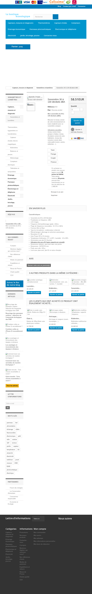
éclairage (10, 429)
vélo (8, 439)
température (11, 449)
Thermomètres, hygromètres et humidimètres (13, 130)
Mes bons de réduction (42, 544)
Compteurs (75, 23)
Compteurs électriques (12, 163)
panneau (10, 423)
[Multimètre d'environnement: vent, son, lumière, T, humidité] (59, 282)
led (16, 423)
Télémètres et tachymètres (13, 170)
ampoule (10, 453)
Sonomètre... (76, 288)
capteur (16, 446)
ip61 (19, 436)
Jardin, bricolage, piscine (29, 35)
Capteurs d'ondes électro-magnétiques (13, 141)
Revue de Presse (16, 268)
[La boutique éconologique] (18, 15)
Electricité (12, 35)
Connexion (81, 6)
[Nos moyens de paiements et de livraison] (46, 2)
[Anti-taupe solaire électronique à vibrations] (59, 311)
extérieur (10, 460)
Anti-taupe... (53, 316)
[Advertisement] (46, 68)
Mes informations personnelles (44, 541)
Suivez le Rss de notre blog (13, 283)
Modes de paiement (16, 260)
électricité (10, 456)
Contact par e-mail (69, 6)
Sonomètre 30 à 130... (14, 224)
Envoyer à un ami (57, 192)
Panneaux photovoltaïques (40, 29)
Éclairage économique (16, 29)
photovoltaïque (12, 470)
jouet (17, 460)
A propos (13, 246)
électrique (10, 473)
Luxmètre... (31, 286)
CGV (11, 275)
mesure (9, 463)
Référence (51, 107)
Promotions (24, 532)
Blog (59, 6)
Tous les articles (12, 386)
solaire (14, 439)
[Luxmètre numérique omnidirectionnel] (37, 281)
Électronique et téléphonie (65, 29)
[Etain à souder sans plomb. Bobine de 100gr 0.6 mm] (37, 312)
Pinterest (53, 162)
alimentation (11, 426)
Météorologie (14, 158)
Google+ (53, 158)
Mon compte (40, 528)
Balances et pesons (13, 152)
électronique (11, 436)
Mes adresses (38, 538)
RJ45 (8, 466)
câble (17, 429)
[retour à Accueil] (8, 87)
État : (49, 110)
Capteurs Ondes (60, 23)
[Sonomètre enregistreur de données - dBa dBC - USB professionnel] (81, 282)
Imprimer (54, 195)
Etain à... (30, 318)
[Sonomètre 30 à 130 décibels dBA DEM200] (31, 107)
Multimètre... (53, 288)
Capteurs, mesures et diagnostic (20, 23)
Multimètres (14, 147)
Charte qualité (14, 272)
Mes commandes (39, 532)
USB (16, 463)
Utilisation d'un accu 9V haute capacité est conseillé (48, 242)
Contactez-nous (50, 35)
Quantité (74, 106)
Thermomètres (44, 23)
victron (14, 443)
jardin (9, 446)
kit (18, 449)
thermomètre (11, 433)
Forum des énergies (16, 488)
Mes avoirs (37, 535)
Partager (53, 154)
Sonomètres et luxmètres (14, 118)
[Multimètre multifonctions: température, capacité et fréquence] (81, 312)
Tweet (52, 150)
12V (8, 443)
